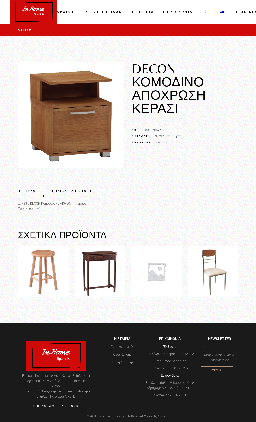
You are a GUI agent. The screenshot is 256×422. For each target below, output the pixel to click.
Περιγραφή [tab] (28, 190)
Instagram (44, 405)
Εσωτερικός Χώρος (167, 136)
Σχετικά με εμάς (122, 347)
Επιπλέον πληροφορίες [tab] (72, 190)
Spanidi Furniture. (108, 416)
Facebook (69, 405)
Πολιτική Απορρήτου (122, 362)
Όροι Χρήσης (122, 354)
